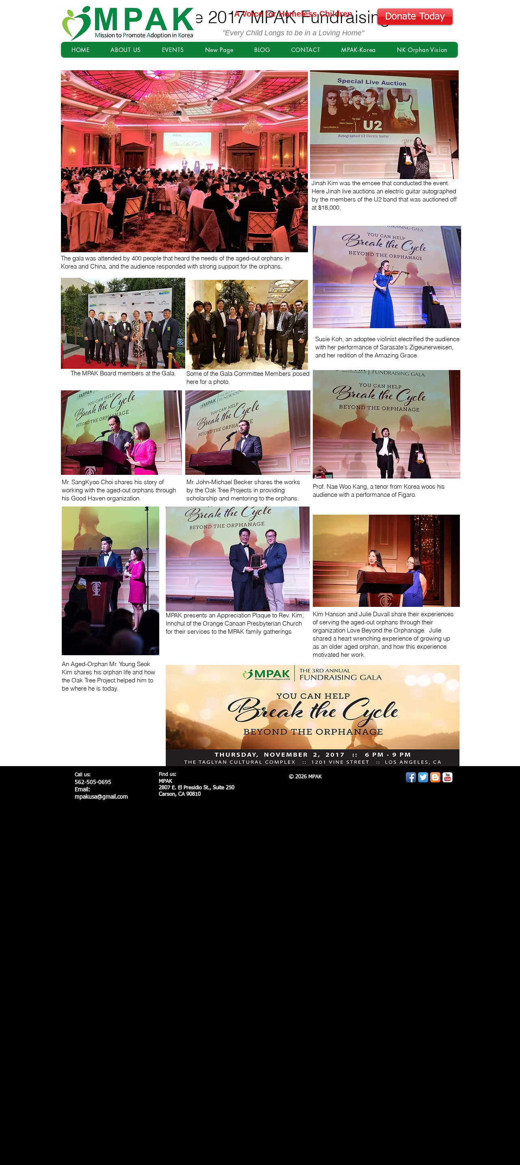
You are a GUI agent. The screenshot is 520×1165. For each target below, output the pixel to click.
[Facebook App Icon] (411, 777)
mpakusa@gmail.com (101, 797)
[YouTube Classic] (447, 777)
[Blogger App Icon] (435, 777)
